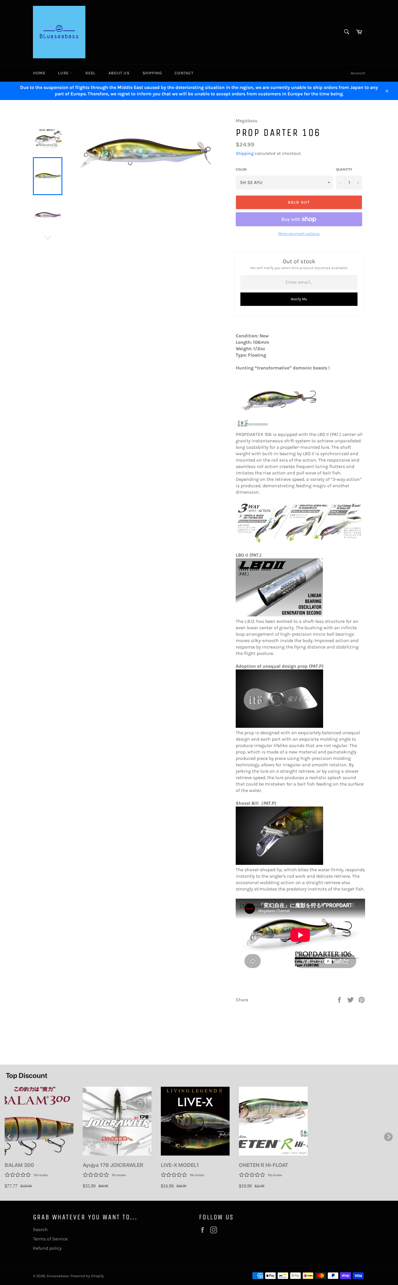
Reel (90, 73)
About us (119, 73)
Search (40, 1229)
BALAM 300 (19, 1165)
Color (241, 169)
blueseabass (58, 1276)
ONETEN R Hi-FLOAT (263, 1165)
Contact (184, 73)
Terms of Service (50, 1239)
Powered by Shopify (87, 1276)
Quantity (344, 169)
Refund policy (47, 1248)
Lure (64, 73)
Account (358, 73)
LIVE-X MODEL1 (180, 1165)
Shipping (152, 73)
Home (39, 73)
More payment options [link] (299, 233)
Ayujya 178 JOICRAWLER (113, 1165)
